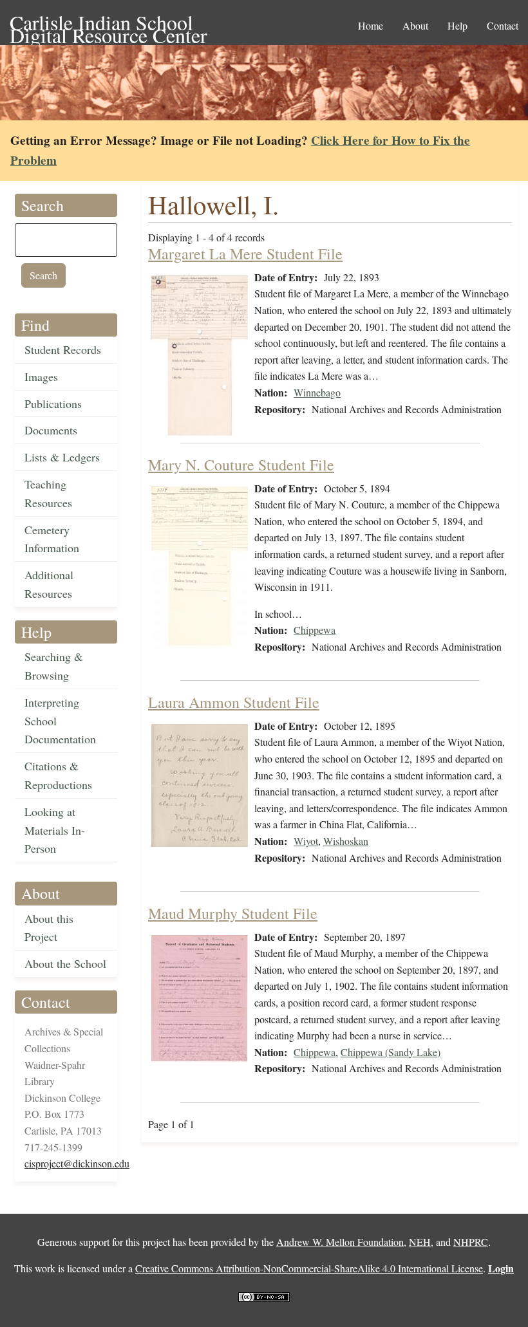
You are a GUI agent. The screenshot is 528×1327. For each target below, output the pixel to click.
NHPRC (470, 1241)
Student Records (62, 349)
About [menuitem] (415, 25)
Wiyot (306, 841)
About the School (65, 963)
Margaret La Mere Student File (245, 253)
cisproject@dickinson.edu (76, 1163)
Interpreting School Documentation (60, 720)
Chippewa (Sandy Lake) (390, 1052)
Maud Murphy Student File (232, 913)
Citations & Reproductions (58, 775)
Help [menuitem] (457, 25)
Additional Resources (48, 584)
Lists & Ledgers (62, 457)
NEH (420, 1241)
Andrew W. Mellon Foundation (340, 1241)
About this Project (48, 928)
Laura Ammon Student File (233, 702)
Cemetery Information (51, 539)
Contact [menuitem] (502, 25)
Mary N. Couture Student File (241, 464)
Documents (50, 430)
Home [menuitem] (370, 25)
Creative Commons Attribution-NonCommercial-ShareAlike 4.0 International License (309, 1268)
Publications (53, 403)
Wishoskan (345, 841)
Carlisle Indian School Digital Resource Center (108, 23)
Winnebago (317, 392)
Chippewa (314, 629)
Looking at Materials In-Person (54, 830)
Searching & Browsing (53, 666)
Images (41, 376)
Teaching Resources (48, 493)
